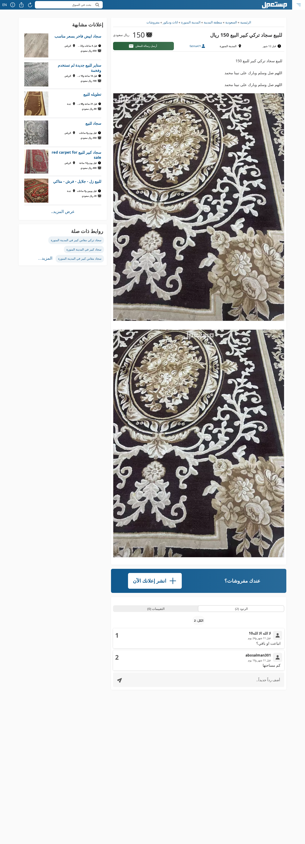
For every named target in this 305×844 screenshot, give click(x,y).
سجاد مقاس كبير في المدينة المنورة (79, 258)
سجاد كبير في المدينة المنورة (83, 249)
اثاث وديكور (170, 22)
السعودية (231, 22)
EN (4, 4)
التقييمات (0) (156, 609)
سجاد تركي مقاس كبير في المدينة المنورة (76, 240)
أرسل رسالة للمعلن (146, 46)
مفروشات (153, 22)
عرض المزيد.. (63, 211)
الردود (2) (241, 609)
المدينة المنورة (190, 22)
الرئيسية (245, 22)
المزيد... (45, 258)
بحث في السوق (81, 5)
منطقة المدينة (213, 22)
